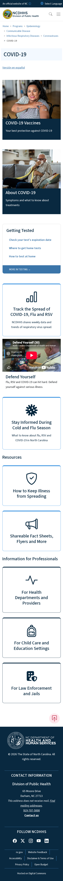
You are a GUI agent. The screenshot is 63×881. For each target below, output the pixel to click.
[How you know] (29, 3)
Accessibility (15, 858)
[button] (48, 14)
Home (6, 26)
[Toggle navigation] (58, 14)
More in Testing (18, 269)
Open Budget (41, 864)
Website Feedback (37, 852)
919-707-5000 (31, 811)
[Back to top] (54, 718)
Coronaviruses (50, 36)
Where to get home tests (25, 248)
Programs (18, 26)
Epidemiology (33, 26)
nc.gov (19, 852)
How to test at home (22, 256)
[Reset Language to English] (42, 3)
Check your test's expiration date (30, 240)
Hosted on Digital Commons (31, 873)
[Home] (21, 11)
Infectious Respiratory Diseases (22, 36)
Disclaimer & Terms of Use (40, 858)
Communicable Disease (18, 31)
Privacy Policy (22, 864)
